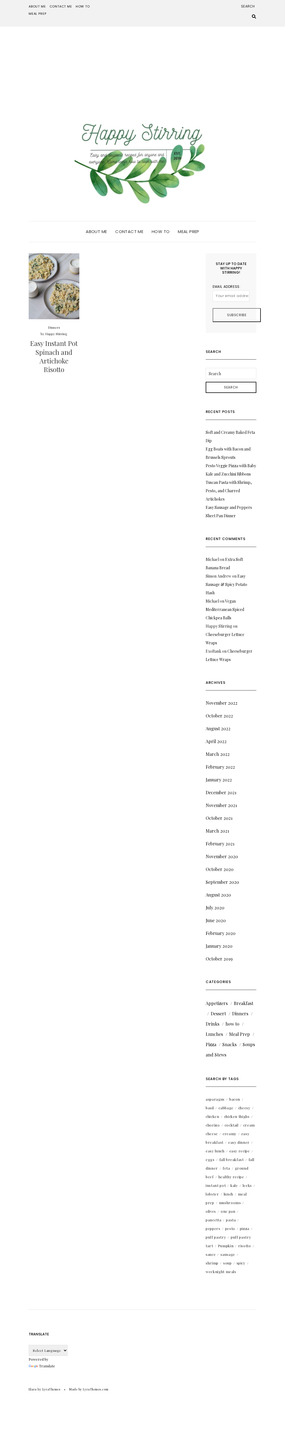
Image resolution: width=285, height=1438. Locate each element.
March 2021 (217, 831)
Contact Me (61, 6)
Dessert (218, 1013)
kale (234, 1185)
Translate (47, 1365)
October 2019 (219, 959)
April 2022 (216, 741)
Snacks (229, 1044)
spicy (241, 1263)
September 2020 (222, 882)
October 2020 (220, 869)
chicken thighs (237, 1116)
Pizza (211, 1044)
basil (210, 1107)
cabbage (226, 1107)
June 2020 (216, 920)
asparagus (215, 1099)
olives (211, 1211)
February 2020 (220, 933)
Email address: (226, 286)
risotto (244, 1245)
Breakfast (243, 1003)
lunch (228, 1194)
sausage (227, 1254)
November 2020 (222, 856)
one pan (228, 1211)
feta (226, 1168)
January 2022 (219, 780)
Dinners (54, 327)
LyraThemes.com (95, 1389)
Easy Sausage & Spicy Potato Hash (226, 584)
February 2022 (220, 767)
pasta (231, 1219)
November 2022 (221, 703)
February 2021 (220, 844)
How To (83, 6)
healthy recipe (231, 1176)
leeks (247, 1185)
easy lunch (215, 1151)
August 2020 (218, 895)
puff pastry (216, 1237)
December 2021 (221, 792)
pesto (230, 1228)
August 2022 (218, 728)
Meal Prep (37, 13)
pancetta (213, 1219)
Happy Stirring (56, 333)
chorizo (213, 1125)
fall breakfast (231, 1159)
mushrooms (230, 1202)
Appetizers (217, 1003)
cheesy (244, 1107)
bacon (234, 1099)
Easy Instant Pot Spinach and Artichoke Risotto (54, 356)
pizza (244, 1228)
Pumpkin (226, 1245)
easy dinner (239, 1142)
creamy (230, 1133)
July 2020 (215, 907)
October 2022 (219, 716)
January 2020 (219, 946)
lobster (212, 1194)
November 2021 (221, 805)
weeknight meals (221, 1271)
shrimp (212, 1263)
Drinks (212, 1024)
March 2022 (218, 754)
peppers (213, 1228)
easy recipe (239, 1151)
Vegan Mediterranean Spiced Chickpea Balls (225, 609)
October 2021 (219, 818)
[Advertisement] (142, 68)
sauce (211, 1254)
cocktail (232, 1125)
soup (227, 1263)
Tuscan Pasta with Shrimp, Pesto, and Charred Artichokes (229, 491)
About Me (37, 6)
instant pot (216, 1185)
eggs (210, 1159)
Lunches (214, 1034)
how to (232, 1024)
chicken (212, 1116)
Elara (33, 1389)
